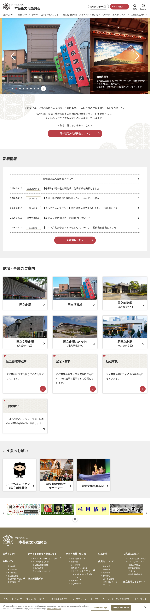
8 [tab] (38, 88)
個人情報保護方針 (59, 599)
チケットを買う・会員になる (45, 14)
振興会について (119, 14)
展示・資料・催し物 (88, 14)
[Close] (145, 607)
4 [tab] (23, 88)
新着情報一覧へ (75, 240)
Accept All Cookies (121, 608)
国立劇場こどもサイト (134, 581)
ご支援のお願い (138, 14)
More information (54, 609)
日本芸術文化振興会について (75, 133)
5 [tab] (27, 88)
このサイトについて (13, 599)
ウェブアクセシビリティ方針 (85, 599)
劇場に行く (23, 14)
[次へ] (135, 56)
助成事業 (106, 14)
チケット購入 (117, 7)
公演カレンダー (96, 7)
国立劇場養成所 (70, 14)
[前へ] (14, 56)
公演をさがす (9, 14)
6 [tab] (31, 88)
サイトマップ (140, 599)
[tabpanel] (75, 56)
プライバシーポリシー (36, 599)
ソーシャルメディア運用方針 (116, 599)
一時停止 (43, 88)
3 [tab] (20, 88)
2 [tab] (16, 88)
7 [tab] (34, 88)
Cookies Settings (100, 608)
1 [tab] (12, 88)
